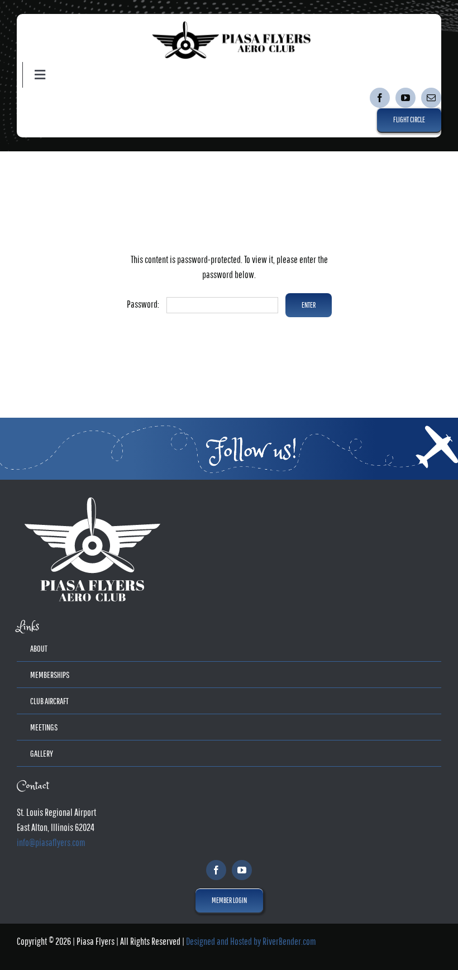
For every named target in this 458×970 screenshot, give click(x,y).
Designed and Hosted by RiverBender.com (251, 941)
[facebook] (380, 98)
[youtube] (405, 98)
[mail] (431, 98)
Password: (144, 304)
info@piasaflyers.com (51, 842)
